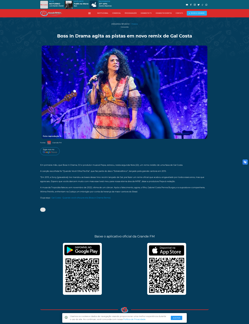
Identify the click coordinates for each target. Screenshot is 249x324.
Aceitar (176, 318)
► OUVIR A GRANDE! (197, 13)
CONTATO (179, 13)
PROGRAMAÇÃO (131, 13)
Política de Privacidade (134, 319)
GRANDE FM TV (146, 13)
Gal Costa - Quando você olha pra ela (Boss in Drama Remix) (81, 197)
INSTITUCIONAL (102, 13)
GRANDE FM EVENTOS (164, 13)
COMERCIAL (116, 13)
